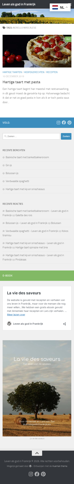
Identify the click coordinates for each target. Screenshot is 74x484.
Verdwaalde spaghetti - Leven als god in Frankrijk (32, 231)
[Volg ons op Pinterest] (69, 122)
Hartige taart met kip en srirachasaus (25, 189)
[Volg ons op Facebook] (64, 122)
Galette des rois (23, 215)
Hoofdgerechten (34, 72)
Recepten (51, 72)
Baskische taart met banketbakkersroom (27, 157)
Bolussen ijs (12, 173)
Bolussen (56, 223)
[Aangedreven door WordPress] (30, 466)
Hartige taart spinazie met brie (31, 247)
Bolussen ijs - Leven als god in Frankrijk (26, 223)
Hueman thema (59, 466)
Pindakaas (20, 259)
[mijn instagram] (58, 122)
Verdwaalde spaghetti (17, 181)
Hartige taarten (12, 72)
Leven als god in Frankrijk (18, 4)
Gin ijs (9, 165)
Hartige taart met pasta (21, 82)
